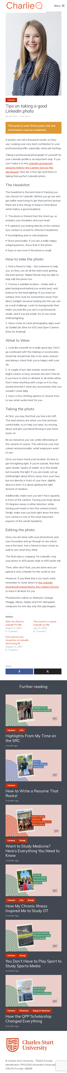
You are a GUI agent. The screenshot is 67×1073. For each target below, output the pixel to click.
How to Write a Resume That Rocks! (32, 793)
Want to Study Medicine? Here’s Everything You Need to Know (33, 851)
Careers (11, 100)
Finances (24, 1011)
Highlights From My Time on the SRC (31, 738)
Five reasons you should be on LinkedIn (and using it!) (17, 640)
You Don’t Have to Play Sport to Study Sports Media (33, 963)
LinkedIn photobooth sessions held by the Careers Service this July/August (29, 167)
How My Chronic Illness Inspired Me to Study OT (27, 908)
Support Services (41, 1011)
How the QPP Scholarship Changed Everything (28, 1018)
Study (22, 840)
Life (21, 730)
